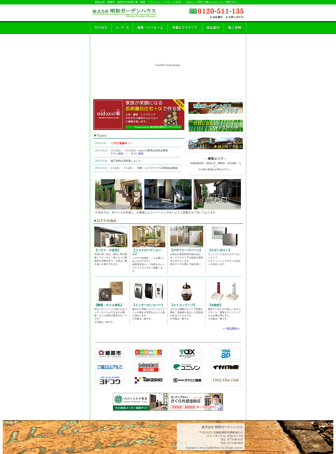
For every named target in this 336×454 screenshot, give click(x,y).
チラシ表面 (117, 153)
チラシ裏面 (137, 153)
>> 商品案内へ (231, 328)
